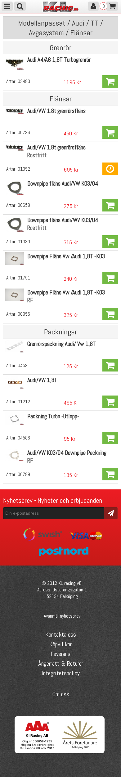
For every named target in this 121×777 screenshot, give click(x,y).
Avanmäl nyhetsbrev (62, 616)
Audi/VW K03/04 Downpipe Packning (66, 453)
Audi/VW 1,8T (42, 380)
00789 (24, 474)
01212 (24, 401)
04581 (24, 365)
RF (30, 300)
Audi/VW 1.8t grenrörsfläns (56, 111)
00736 (24, 132)
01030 (24, 241)
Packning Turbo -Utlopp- (53, 416)
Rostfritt (37, 155)
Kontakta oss (60, 634)
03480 (24, 81)
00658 (24, 205)
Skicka (111, 512)
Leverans (60, 654)
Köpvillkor (60, 644)
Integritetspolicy (61, 673)
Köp (110, 81)
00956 (24, 314)
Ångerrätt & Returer (60, 663)
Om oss (60, 694)
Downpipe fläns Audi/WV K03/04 (62, 220)
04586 (24, 438)
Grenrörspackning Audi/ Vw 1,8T (61, 344)
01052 (24, 169)
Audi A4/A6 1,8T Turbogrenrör (59, 60)
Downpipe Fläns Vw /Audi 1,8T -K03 (66, 256)
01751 (24, 277)
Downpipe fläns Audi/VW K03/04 (62, 183)
